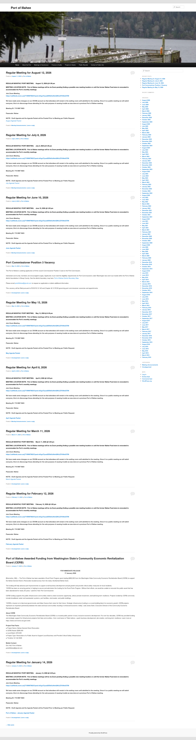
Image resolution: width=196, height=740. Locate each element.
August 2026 (146, 100)
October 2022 (146, 191)
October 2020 (146, 241)
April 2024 (145, 154)
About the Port (26, 65)
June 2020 (145, 249)
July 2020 (145, 247)
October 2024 (146, 143)
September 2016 (147, 342)
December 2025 (147, 117)
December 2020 (147, 236)
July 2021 (145, 221)
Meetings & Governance (41, 65)
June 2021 (145, 223)
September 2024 (147, 146)
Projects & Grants (70, 65)
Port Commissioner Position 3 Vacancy (30, 262)
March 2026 (145, 111)
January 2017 (146, 333)
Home (17, 65)
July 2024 (145, 150)
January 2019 (146, 284)
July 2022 (145, 197)
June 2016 (145, 349)
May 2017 (145, 327)
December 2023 (147, 163)
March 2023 (145, 182)
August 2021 (146, 219)
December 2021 (147, 210)
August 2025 (146, 124)
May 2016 (145, 351)
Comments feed (147, 379)
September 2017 (147, 318)
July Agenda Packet (12, 183)
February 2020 (146, 258)
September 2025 (147, 122)
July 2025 (145, 126)
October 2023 (146, 167)
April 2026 (145, 109)
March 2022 (145, 204)
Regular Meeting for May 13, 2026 (26, 302)
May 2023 (145, 178)
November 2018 (147, 288)
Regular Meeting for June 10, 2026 (27, 197)
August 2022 (146, 195)
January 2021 (146, 234)
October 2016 (146, 340)
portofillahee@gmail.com (23, 283)
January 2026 (146, 115)
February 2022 (146, 206)
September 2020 (147, 243)
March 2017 (145, 329)
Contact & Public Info (97, 65)
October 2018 (146, 290)
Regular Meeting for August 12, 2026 (28, 72)
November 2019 (147, 264)
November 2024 (147, 141)
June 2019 (145, 275)
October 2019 (146, 266)
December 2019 (147, 262)
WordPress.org (147, 381)
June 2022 (145, 200)
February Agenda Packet (14, 544)
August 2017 (146, 320)
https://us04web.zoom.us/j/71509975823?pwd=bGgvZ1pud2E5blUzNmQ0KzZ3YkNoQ (36, 96)
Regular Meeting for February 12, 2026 (29, 493)
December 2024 (147, 139)
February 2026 (146, 113)
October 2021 (146, 215)
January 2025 (146, 137)
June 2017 (145, 325)
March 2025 (145, 133)
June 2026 (145, 105)
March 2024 (145, 156)
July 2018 (145, 297)
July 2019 (145, 273)
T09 (67, 96)
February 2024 (146, 159)
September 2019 (147, 269)
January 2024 (146, 161)
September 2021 (147, 217)
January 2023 (146, 187)
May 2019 (145, 277)
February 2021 (146, 232)
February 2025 (146, 135)
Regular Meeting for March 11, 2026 (28, 431)
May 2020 (145, 251)
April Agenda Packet (13, 418)
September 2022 (147, 193)
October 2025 (146, 120)
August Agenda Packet (13, 121)
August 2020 (146, 245)
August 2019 (146, 271)
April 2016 (145, 353)
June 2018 (145, 299)
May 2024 (145, 152)
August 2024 (146, 148)
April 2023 (145, 180)
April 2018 (145, 303)
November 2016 (147, 338)
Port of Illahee (21, 7)
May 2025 (145, 128)
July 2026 (145, 102)
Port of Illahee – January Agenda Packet (20, 713)
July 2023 (145, 174)
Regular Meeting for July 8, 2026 (26, 135)
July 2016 (145, 346)
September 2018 (147, 292)
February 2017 (146, 331)
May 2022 (145, 202)
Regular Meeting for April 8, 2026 (26, 367)
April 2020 (145, 254)
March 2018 (145, 305)
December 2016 (147, 336)
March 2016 (145, 355)
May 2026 (145, 107)
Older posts (10, 725)
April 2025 (145, 130)
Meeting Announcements (18, 125)
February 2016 (146, 357)
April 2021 (145, 228)
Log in (144, 374)
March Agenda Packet (13, 479)
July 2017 (145, 323)
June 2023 (145, 176)
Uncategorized (15, 293)
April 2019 (145, 279)
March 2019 (145, 282)
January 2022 (146, 208)
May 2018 (145, 301)
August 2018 (146, 295)
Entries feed (146, 377)
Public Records (83, 65)
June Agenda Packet (13, 248)
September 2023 (147, 169)
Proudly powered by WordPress (98, 733)
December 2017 (147, 312)
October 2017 (146, 316)
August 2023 (146, 171)
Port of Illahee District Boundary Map (66, 278)
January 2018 (146, 310)
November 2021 (147, 213)
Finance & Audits (57, 65)
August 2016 (146, 344)
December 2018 (147, 286)
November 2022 (147, 189)
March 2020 (145, 256)
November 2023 (147, 165)
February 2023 (146, 184)
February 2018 (146, 307)
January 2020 (146, 260)
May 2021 (145, 225)
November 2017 (147, 314)
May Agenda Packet (13, 353)
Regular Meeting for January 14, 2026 (29, 662)
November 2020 (147, 238)
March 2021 (145, 230)
